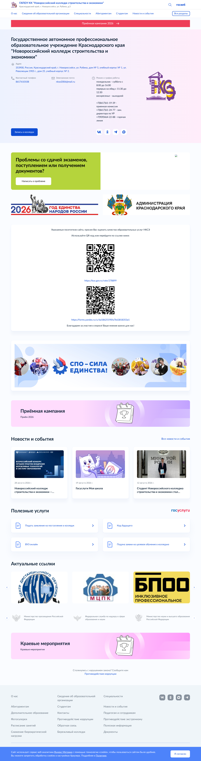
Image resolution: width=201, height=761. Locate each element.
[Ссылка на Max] (124, 132)
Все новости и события (175, 439)
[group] (39, 587)
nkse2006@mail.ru (65, 82)
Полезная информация (118, 725)
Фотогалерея (19, 719)
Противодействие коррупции (100, 674)
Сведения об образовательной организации (45, 13)
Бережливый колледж (71, 732)
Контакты (63, 713)
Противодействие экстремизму (123, 719)
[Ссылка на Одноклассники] (107, 132)
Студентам (122, 13)
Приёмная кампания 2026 (97, 23)
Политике (101, 756)
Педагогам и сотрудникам (120, 713)
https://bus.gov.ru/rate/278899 (100, 281)
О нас (14, 13)
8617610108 (22, 82)
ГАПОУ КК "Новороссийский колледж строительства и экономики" (61, 3)
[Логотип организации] (14, 5)
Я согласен (180, 754)
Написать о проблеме (33, 181)
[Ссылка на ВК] (99, 132)
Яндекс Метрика (63, 752)
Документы (111, 732)
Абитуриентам (103, 13)
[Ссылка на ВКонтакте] (162, 697)
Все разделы (181, 13)
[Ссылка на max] (179, 697)
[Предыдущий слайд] (7, 587)
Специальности (82, 13)
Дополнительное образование (29, 713)
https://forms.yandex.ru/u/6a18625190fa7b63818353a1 (100, 320)
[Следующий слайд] (194, 587)
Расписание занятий (23, 725)
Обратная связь (67, 725)
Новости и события (143, 13)
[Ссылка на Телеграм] (116, 132)
